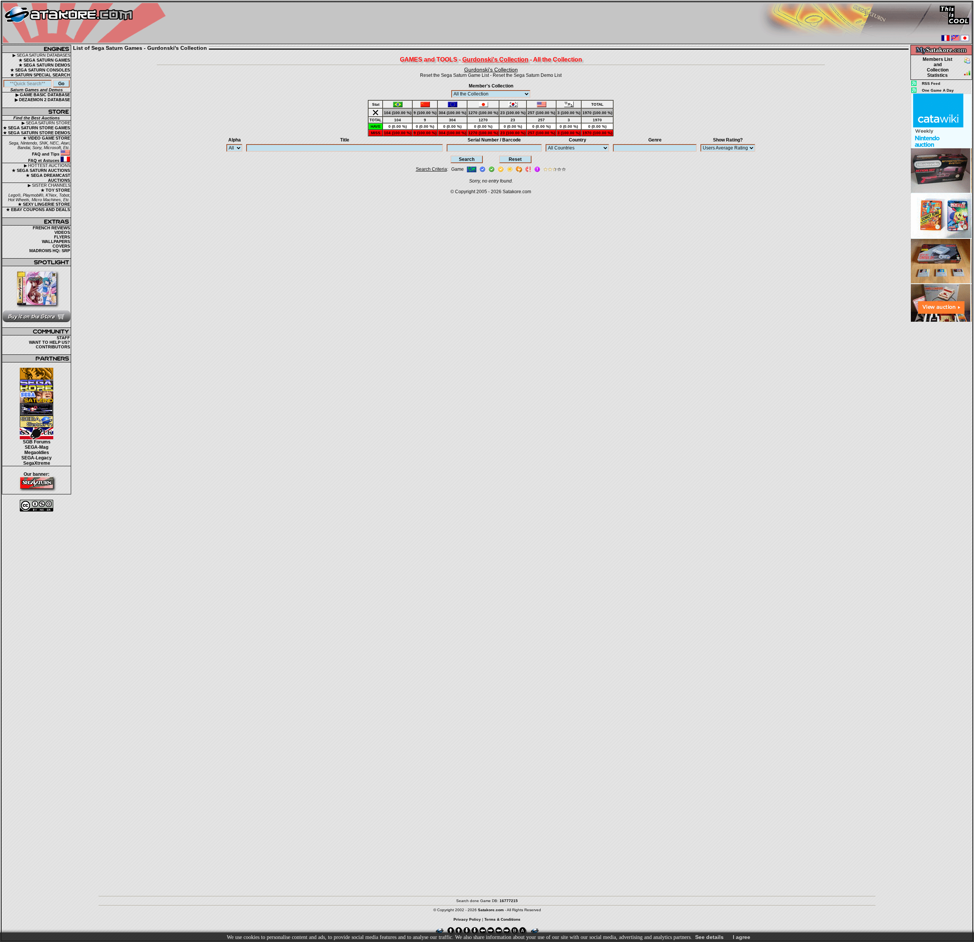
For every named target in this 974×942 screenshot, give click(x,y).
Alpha (234, 140)
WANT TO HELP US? (49, 342)
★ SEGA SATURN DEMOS (44, 65)
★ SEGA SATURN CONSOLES (40, 70)
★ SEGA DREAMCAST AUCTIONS (48, 178)
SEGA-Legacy (36, 458)
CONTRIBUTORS (53, 347)
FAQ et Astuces (44, 160)
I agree (741, 937)
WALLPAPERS (56, 241)
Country (577, 140)
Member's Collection (491, 86)
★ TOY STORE (55, 190)
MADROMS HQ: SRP (49, 250)
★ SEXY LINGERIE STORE (44, 204)
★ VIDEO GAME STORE (46, 138)
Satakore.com (517, 191)
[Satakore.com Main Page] (86, 23)
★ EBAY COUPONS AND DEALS (38, 209)
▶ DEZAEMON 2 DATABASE (42, 99)
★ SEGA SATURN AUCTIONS (41, 170)
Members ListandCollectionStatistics (937, 67)
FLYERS (62, 237)
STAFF (63, 337)
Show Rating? (728, 140)
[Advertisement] (941, 437)
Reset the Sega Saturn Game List (454, 75)
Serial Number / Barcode (494, 140)
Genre (655, 140)
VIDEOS (62, 232)
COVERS (61, 246)
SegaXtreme (36, 463)
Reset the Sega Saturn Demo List (527, 75)
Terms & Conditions (502, 919)
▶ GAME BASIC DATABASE (43, 94)
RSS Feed (931, 83)
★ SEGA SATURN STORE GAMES (36, 127)
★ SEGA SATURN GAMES (44, 60)
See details (709, 937)
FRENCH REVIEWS (51, 228)
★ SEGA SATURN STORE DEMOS (36, 132)
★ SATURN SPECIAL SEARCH (40, 75)
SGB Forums (37, 442)
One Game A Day (938, 90)
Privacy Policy (467, 919)
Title (344, 140)
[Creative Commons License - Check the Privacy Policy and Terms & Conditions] (36, 506)
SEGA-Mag (36, 447)
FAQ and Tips (46, 154)
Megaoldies (36, 452)
